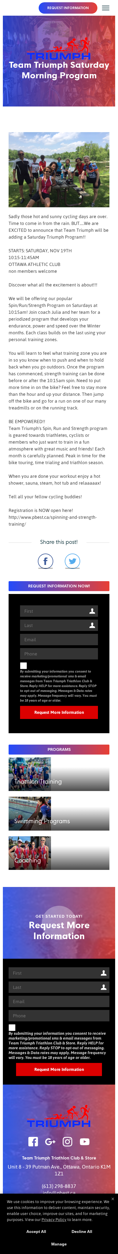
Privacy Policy (54, 1219)
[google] (50, 1145)
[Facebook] (33, 1145)
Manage (59, 1244)
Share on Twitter (72, 561)
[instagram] (67, 1145)
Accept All (36, 1231)
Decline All (82, 1231)
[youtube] (85, 1145)
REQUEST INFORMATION (68, 8)
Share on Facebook (45, 561)
